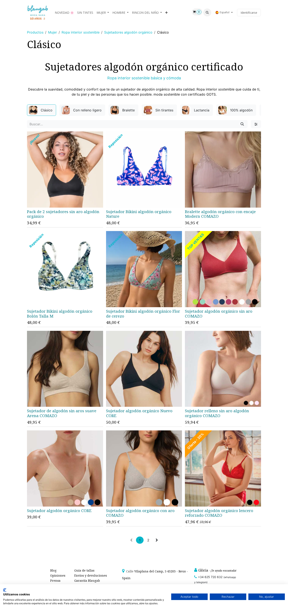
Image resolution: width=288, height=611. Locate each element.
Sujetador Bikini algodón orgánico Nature (138, 214)
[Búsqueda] (242, 124)
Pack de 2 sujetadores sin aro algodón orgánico (63, 214)
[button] (207, 12)
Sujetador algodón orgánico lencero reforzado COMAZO (219, 513)
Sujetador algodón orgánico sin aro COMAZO (218, 313)
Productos (35, 32)
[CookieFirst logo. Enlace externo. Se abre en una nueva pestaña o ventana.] (4, 590)
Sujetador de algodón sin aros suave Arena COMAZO (61, 413)
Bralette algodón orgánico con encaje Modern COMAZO (220, 214)
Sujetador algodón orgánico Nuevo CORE (139, 413)
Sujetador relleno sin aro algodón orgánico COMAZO (217, 413)
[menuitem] (64, 12)
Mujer (52, 32)
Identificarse (249, 13)
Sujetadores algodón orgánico (128, 32)
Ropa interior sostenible (81, 32)
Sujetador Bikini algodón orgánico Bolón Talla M (59, 313)
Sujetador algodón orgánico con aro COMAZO (140, 513)
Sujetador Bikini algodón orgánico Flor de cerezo (143, 313)
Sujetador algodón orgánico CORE (59, 510)
